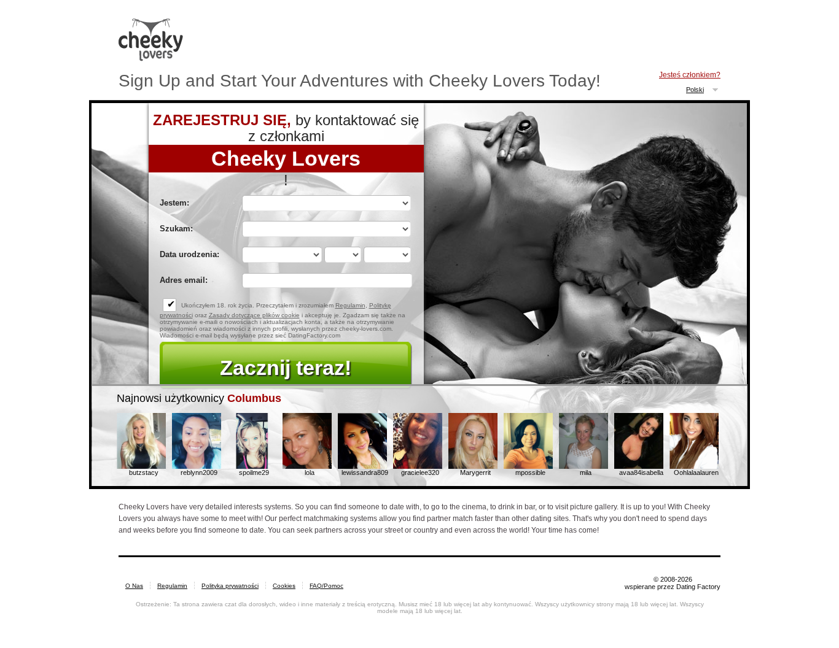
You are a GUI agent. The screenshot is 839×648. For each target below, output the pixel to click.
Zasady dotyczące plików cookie (254, 315)
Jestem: (174, 202)
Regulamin (350, 305)
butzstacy (143, 472)
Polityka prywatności (230, 585)
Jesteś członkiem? (689, 75)
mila (585, 472)
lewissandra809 (364, 472)
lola (309, 472)
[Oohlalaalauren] (694, 466)
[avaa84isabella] (638, 466)
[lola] (307, 466)
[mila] (583, 466)
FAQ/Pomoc (326, 585)
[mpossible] (528, 466)
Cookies (284, 585)
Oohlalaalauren (696, 472)
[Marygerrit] (473, 466)
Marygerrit (475, 472)
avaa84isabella (641, 472)
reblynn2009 (199, 472)
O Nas (134, 585)
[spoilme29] (251, 466)
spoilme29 (254, 472)
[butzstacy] (141, 466)
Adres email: (184, 280)
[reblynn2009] (196, 466)
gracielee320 (420, 472)
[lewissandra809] (362, 466)
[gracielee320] (417, 466)
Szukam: (176, 228)
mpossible (530, 472)
